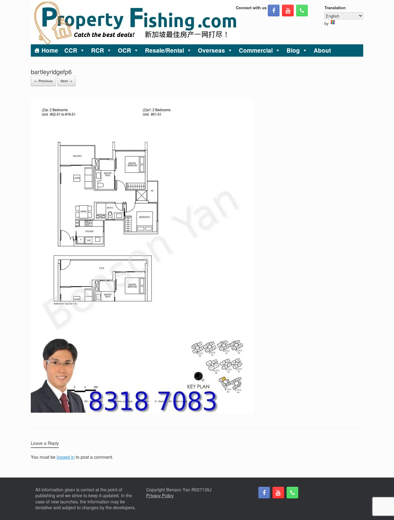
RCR (97, 50)
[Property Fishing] (135, 22)
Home (50, 50)
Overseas (211, 50)
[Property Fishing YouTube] (288, 10)
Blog (293, 50)
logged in (65, 457)
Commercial (256, 50)
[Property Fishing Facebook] (273, 10)
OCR (124, 50)
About (322, 50)
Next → (66, 81)
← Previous (43, 81)
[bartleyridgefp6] (142, 412)
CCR (70, 50)
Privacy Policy (160, 495)
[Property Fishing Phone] (302, 10)
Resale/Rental (164, 50)
